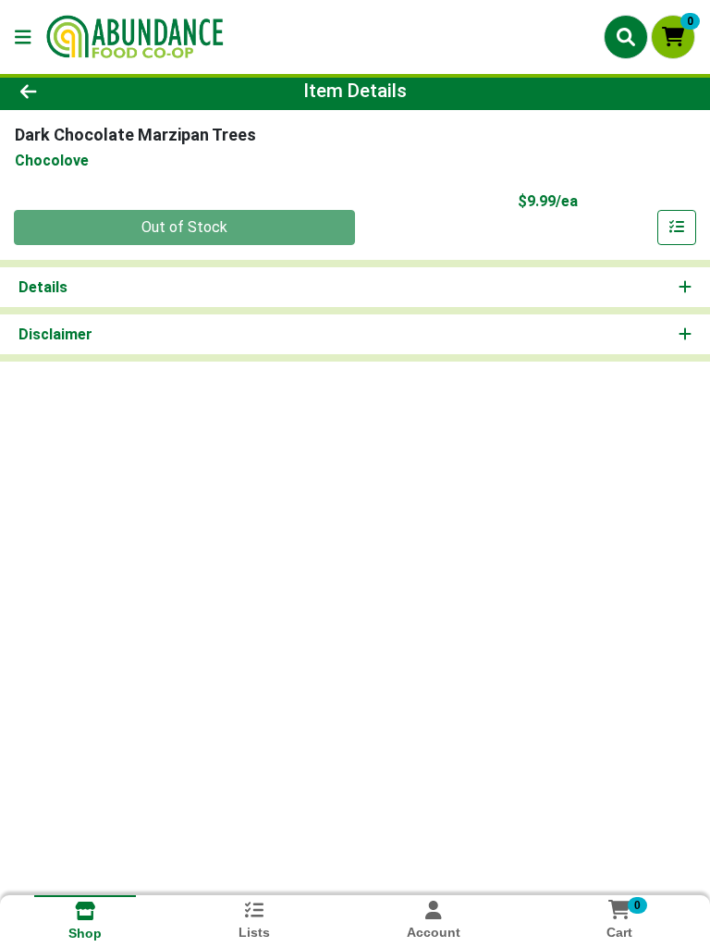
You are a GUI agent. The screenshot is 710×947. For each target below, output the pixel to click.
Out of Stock (184, 227)
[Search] (626, 37)
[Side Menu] (23, 37)
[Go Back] (100, 91)
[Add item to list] (676, 227)
